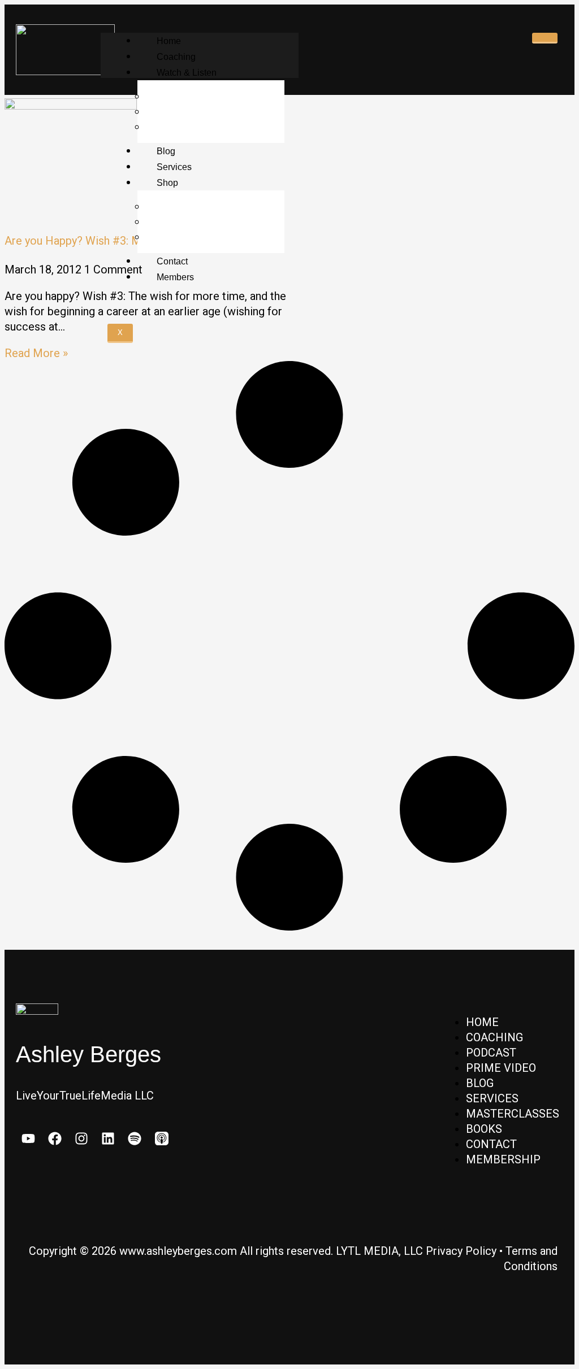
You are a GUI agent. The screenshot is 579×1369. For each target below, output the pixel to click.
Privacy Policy (461, 1251)
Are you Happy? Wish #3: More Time (96, 240)
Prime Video (182, 112)
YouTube (174, 127)
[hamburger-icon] (545, 38)
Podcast (172, 96)
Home (169, 41)
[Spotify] (135, 1138)
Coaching (176, 57)
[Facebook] (54, 1138)
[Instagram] (81, 1138)
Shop (167, 183)
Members (175, 277)
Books (168, 222)
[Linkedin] (108, 1138)
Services (174, 167)
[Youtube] (28, 1138)
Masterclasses (186, 206)
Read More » (36, 353)
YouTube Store (187, 237)
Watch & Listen (187, 72)
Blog (166, 151)
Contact (172, 261)
